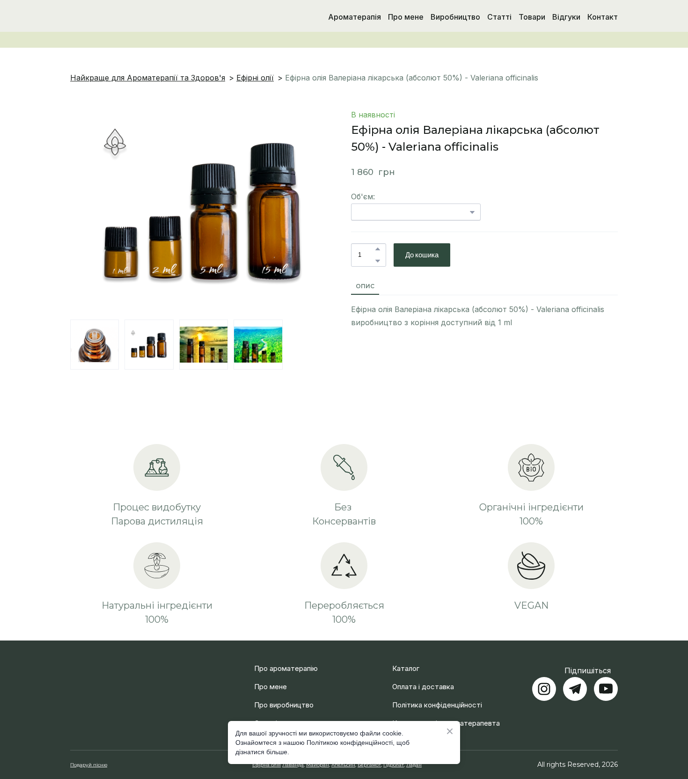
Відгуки (566, 17)
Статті (499, 17)
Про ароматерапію (286, 657)
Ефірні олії (255, 77)
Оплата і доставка (423, 675)
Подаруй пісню (88, 753)
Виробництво (455, 17)
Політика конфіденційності (437, 693)
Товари (532, 17)
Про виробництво (284, 693)
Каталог (405, 657)
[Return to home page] (118, 17)
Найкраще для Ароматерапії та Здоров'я (147, 77)
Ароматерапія (354, 17)
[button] (377, 249)
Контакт (602, 17)
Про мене (406, 17)
